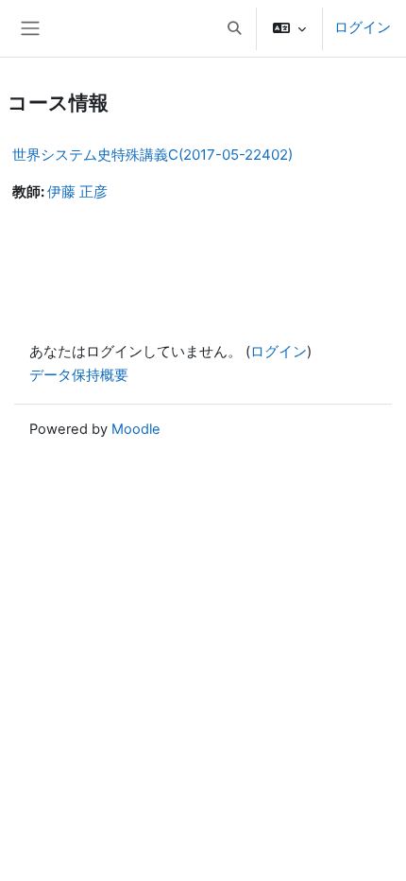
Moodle (136, 429)
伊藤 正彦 (77, 191)
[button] (234, 28)
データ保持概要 (78, 375)
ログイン (362, 27)
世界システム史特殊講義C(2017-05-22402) (152, 155)
